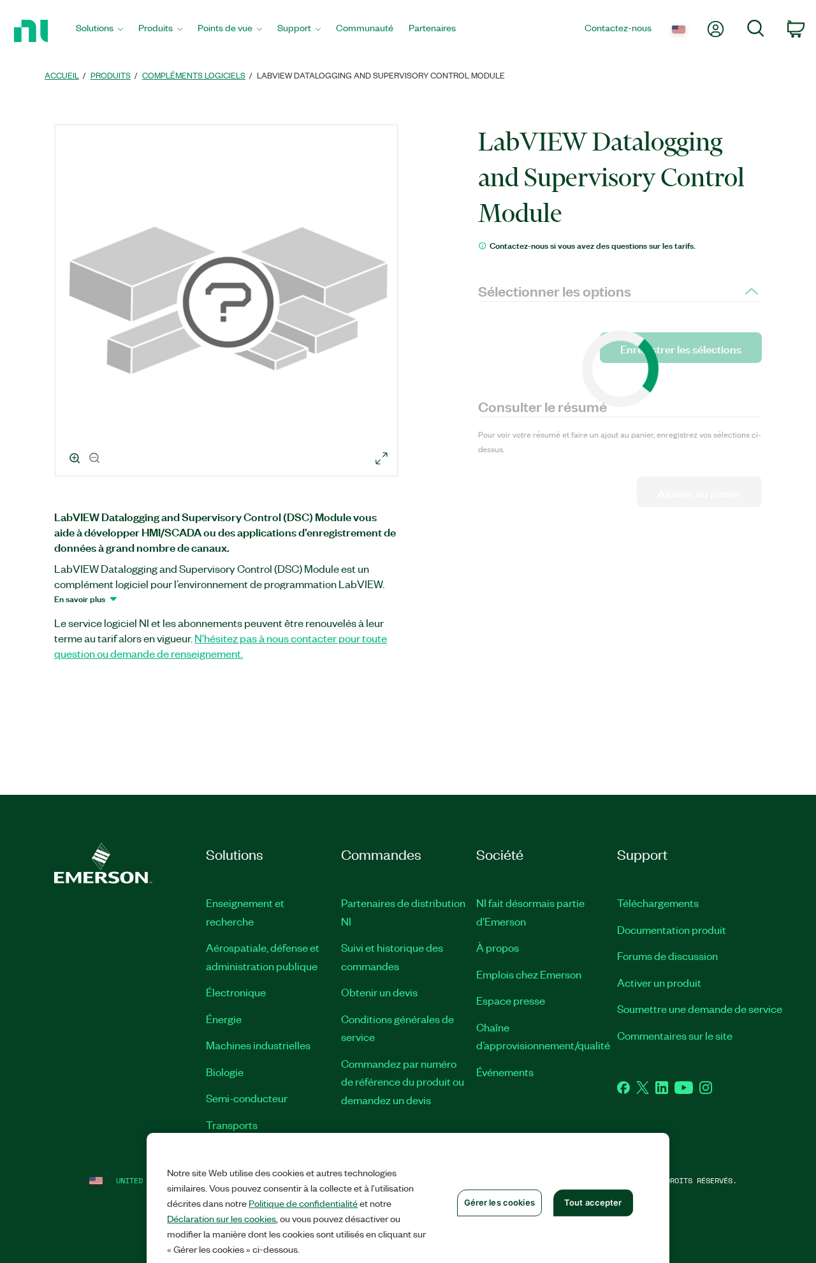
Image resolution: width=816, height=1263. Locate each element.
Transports (232, 1125)
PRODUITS (111, 75)
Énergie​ (224, 1019)
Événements (505, 1072)
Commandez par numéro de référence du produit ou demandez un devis (402, 1081)
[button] (228, 302)
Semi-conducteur (247, 1098)
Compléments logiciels (193, 75)
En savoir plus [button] (79, 598)
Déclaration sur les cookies (221, 1218)
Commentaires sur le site (674, 1035)
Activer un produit (659, 982)
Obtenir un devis (379, 992)
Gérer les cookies (499, 1202)
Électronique (236, 992)
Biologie (225, 1072)
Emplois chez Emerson (528, 974)
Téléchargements (658, 903)
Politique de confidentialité (303, 1203)
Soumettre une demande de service (699, 1008)
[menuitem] (99, 31)
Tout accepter (593, 1202)
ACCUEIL (62, 75)
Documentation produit (671, 929)
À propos (497, 947)
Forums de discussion (667, 956)
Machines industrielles (258, 1045)
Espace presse (510, 1000)
